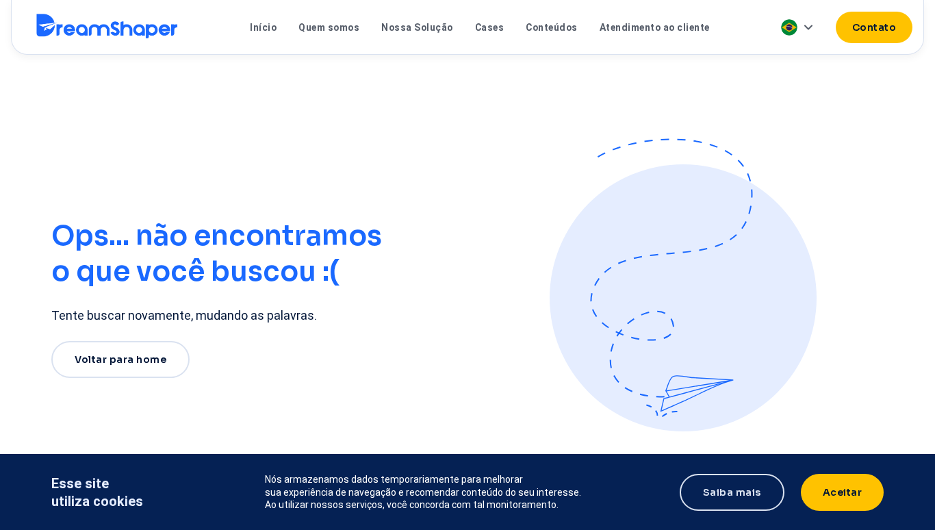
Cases (489, 27)
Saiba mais (732, 492)
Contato (874, 27)
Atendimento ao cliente (655, 27)
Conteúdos (552, 27)
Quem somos (328, 27)
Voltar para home (120, 359)
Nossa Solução (417, 27)
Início (263, 27)
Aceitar (842, 492)
